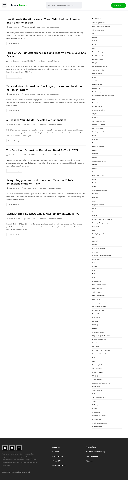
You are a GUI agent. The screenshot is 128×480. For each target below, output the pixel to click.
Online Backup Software (99, 285)
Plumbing (95, 325)
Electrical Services (97, 128)
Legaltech (95, 241)
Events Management (98, 146)
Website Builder (97, 419)
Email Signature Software (99, 132)
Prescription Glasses (98, 332)
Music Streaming (97, 281)
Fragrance (95, 179)
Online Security (96, 299)
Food (93, 172)
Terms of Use (91, 447)
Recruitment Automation (99, 354)
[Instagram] (19, 447)
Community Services (98, 70)
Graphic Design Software (99, 190)
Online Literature (97, 292)
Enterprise (95, 139)
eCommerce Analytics (98, 121)
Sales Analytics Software (99, 365)
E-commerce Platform (98, 110)
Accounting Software (98, 23)
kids (93, 230)
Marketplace (96, 259)
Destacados (95, 103)
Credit (94, 77)
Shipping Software (97, 372)
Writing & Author (97, 427)
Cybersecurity (96, 88)
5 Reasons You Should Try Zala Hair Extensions (36, 119)
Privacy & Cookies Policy (95, 452)
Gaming (94, 186)
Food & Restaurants (98, 175)
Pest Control (96, 317)
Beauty (94, 44)
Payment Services (97, 314)
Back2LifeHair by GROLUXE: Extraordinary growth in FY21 (43, 213)
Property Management (99, 339)
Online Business (97, 288)
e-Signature (95, 114)
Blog (93, 48)
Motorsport (95, 274)
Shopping (95, 376)
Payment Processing (98, 310)
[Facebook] (5, 447)
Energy (94, 135)
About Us (56, 447)
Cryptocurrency (97, 85)
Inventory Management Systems (102, 223)
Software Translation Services (101, 383)
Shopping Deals (97, 379)
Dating (94, 99)
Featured (50, 27)
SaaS (93, 361)
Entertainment (96, 143)
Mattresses (95, 263)
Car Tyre (94, 63)
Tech (93, 394)
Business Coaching (97, 55)
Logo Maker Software (98, 248)
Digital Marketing (97, 106)
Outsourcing (96, 303)
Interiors (94, 215)
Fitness (94, 168)
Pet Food (95, 321)
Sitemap (89, 461)
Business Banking (97, 52)
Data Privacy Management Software (103, 95)
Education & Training (98, 125)
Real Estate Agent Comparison (101, 350)
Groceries (95, 194)
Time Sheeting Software (99, 397)
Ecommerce (95, 117)
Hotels (94, 208)
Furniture (95, 183)
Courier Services (97, 73)
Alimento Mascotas (98, 30)
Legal (93, 237)
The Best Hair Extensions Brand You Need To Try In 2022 (42, 150)
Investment (95, 226)
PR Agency (95, 328)
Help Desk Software (98, 205)
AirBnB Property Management (101, 26)
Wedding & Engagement (99, 423)
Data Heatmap (96, 92)
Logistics (94, 245)
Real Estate (95, 347)
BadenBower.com (14, 27)
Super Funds (96, 387)
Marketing (95, 252)
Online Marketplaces (98, 295)
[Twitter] (12, 447)
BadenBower (41, 27)
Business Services (97, 59)
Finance (94, 157)
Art (93, 33)
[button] (4, 5)
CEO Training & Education (99, 66)
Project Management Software (101, 336)
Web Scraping (96, 412)
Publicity (94, 343)
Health (94, 201)
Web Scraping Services (99, 416)
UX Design (95, 405)
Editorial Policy (92, 456)
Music (94, 277)
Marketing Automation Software (102, 255)
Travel (94, 401)
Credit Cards (96, 81)
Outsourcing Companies (99, 306)
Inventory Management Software (102, 219)
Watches (94, 408)
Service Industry (97, 368)
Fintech (94, 165)
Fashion (94, 150)
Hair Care (57, 27)
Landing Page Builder (98, 234)
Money (94, 270)
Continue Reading (15, 43)
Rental (94, 357)
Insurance (95, 212)
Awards (94, 37)
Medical (94, 266)
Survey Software (97, 390)
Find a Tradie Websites (99, 161)
